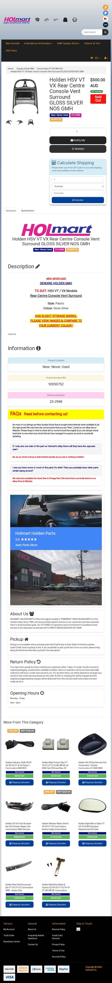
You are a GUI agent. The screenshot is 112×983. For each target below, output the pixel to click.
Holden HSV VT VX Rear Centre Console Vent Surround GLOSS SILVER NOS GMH (47, 71)
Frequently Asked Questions (36, 937)
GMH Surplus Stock (68, 43)
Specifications (27, 211)
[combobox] (92, 32)
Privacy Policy (58, 944)
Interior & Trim (92, 43)
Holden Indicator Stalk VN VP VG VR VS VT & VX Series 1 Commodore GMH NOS (19, 765)
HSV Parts (11, 50)
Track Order (9, 935)
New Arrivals (13, 43)
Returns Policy (58, 929)
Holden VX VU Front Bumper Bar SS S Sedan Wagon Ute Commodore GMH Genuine (18, 826)
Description (11, 211)
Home (10, 68)
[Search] (105, 32)
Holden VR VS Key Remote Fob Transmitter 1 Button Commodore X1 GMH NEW (92, 765)
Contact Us (33, 944)
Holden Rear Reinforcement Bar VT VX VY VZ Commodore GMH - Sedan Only (19, 887)
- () (96, 57)
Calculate (78, 200)
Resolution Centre (12, 941)
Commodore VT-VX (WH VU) (50, 68)
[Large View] (9, 122)
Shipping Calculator (21, 782)
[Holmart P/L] (17, 19)
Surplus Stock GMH (25, 68)
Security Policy (58, 957)
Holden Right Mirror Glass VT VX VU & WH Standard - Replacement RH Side (91, 826)
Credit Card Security (57, 937)
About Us (32, 929)
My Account (9, 929)
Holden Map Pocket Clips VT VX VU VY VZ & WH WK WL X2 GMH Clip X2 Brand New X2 (55, 765)
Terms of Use (58, 950)
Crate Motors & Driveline (37, 43)
